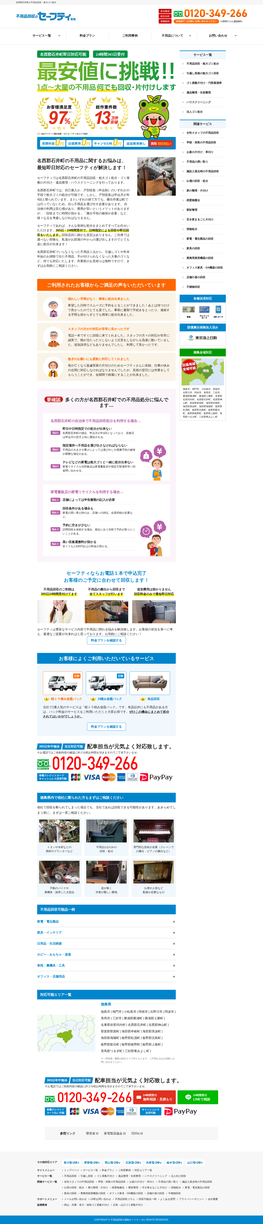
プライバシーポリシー (191, 1199)
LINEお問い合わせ (100, 1199)
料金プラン (87, 35)
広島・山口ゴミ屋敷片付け (128, 1204)
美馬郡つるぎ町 (111, 1051)
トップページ (71, 1170)
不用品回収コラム (125, 1199)
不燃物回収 (193, 286)
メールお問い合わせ (75, 1199)
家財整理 (192, 209)
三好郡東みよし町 (137, 1051)
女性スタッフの (79, 1181)
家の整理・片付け (197, 190)
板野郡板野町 (131, 1044)
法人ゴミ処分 (195, 111)
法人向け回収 (178, 1176)
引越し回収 (86, 1176)
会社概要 (213, 1199)
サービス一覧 (42, 35)
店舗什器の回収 (196, 277)
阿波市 (169, 1011)
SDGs (135, 1133)
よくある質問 (167, 1199)
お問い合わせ (218, 35)
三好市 (117, 1018)
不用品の (168, 1181)
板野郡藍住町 (110, 1044)
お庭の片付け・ (141, 1181)
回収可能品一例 (147, 1199)
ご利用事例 (130, 35)
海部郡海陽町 (110, 1037)
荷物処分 (192, 229)
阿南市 (143, 1011)
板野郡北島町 (151, 1037)
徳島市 (105, 1011)
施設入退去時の (197, 1181)
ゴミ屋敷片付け (105, 1176)
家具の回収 (193, 248)
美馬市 (105, 1018)
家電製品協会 (113, 1133)
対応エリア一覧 (143, 1170)
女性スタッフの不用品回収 (203, 132)
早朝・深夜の (112, 1181)
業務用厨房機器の (200, 257)
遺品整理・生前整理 (199, 92)
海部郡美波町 (151, 1031)
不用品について (172, 35)
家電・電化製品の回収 (200, 238)
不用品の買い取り (197, 161)
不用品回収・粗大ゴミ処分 (203, 63)
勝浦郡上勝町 (154, 1018)
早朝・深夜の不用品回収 (201, 142)
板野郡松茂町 (131, 1037)
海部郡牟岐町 (131, 1031)
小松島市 (130, 1011)
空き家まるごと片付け (200, 219)
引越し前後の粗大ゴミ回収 (203, 73)
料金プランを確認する (106, 640)
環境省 (90, 1133)
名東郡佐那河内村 (113, 1024)
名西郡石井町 (137, 1024)
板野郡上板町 (151, 1044)
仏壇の (74, 1187)
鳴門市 (117, 1011)
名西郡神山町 (158, 1024)
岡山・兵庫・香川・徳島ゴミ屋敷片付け (86, 1204)
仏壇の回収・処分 (197, 180)
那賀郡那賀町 (110, 1031)
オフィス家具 (205, 267)
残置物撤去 (193, 200)
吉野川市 (156, 1011)
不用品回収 (70, 1176)
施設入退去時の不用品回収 (203, 171)
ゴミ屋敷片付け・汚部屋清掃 (204, 82)
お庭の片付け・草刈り (200, 152)
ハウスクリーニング (199, 102)
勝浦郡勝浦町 (133, 1018)
